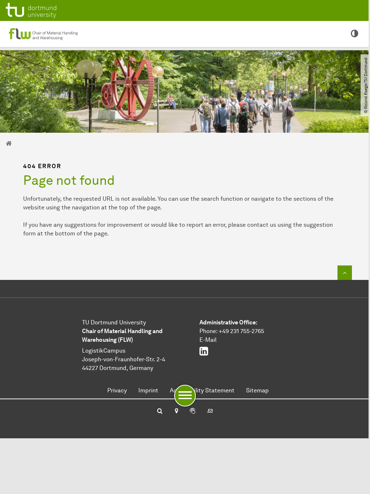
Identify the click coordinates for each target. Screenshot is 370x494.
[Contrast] (354, 34)
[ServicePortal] (192, 411)
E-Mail (207, 339)
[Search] (159, 411)
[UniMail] (210, 411)
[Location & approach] (176, 411)
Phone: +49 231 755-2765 (231, 331)
